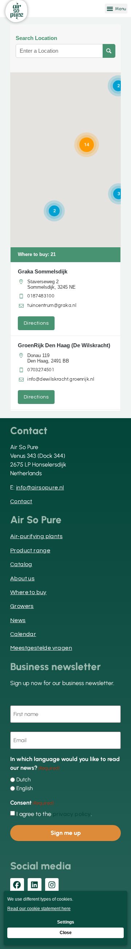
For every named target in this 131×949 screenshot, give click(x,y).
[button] (116, 8)
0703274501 (40, 369)
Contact (21, 501)
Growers (22, 606)
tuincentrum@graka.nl (51, 305)
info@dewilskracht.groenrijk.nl (60, 379)
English (24, 788)
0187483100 (40, 296)
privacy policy (72, 814)
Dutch (23, 779)
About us (22, 578)
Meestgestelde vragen (41, 648)
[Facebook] (17, 885)
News (18, 620)
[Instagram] (52, 885)
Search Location (36, 38)
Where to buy (28, 592)
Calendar (23, 634)
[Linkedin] (34, 885)
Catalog (21, 564)
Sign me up (66, 832)
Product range (30, 550)
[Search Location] (109, 51)
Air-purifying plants (36, 536)
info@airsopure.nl (40, 487)
